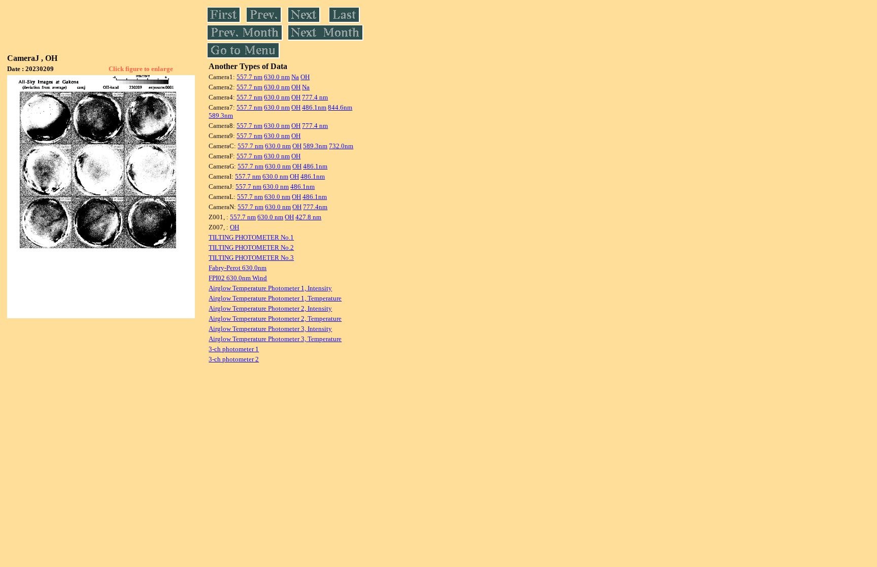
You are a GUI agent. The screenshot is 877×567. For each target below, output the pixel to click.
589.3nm (221, 115)
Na (295, 77)
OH (305, 77)
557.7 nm (249, 77)
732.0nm (341, 146)
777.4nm (315, 207)
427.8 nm (308, 217)
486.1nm (314, 107)
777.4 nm (315, 97)
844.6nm (340, 107)
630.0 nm (277, 77)
